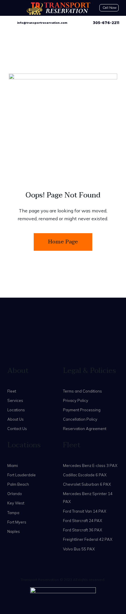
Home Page (63, 241)
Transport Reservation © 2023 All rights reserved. (63, 579)
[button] (8, 4)
